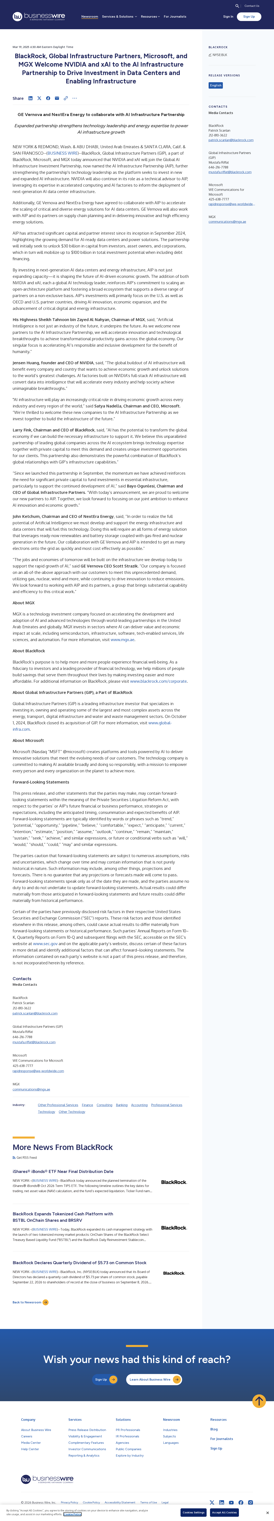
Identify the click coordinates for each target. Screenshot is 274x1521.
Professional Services (166, 1105)
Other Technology (72, 1112)
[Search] (237, 6)
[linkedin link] (221, 1502)
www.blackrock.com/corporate (158, 681)
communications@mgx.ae (31, 1089)
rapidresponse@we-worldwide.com (38, 1071)
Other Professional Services (58, 1105)
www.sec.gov (45, 943)
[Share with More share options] (74, 98)
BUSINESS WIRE (63, 153)
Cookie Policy (72, 1514)
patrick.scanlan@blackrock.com (35, 1013)
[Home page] (39, 16)
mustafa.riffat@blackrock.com (34, 1042)
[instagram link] (250, 1502)
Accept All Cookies (224, 1512)
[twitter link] (212, 1502)
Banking (122, 1105)
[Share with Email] (57, 98)
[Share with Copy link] (66, 98)
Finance (87, 1105)
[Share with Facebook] (48, 98)
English (215, 85)
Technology (46, 1112)
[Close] (267, 1513)
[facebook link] (240, 1502)
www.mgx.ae (122, 639)
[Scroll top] (259, 1401)
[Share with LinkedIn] (30, 98)
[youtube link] (231, 1503)
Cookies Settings (193, 1512)
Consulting (104, 1105)
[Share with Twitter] (39, 98)
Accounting (139, 1105)
